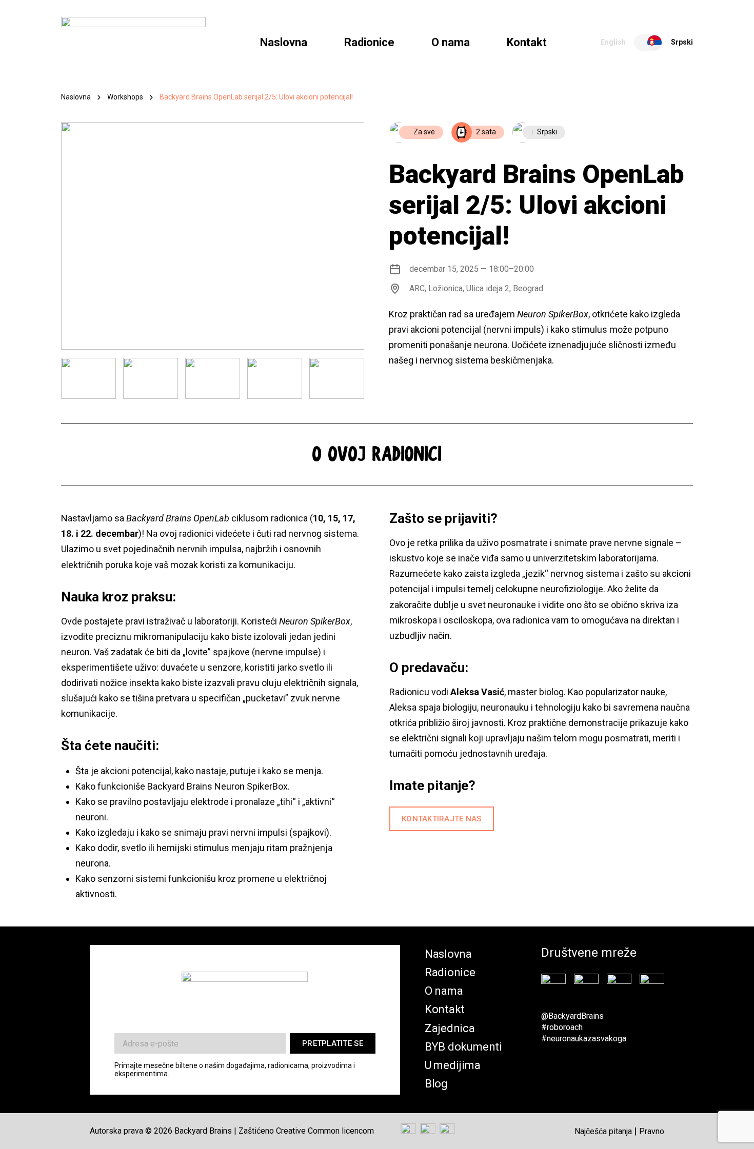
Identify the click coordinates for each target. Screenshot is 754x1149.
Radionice (369, 42)
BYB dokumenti (463, 1046)
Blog (436, 1083)
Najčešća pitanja (603, 1131)
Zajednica (450, 1028)
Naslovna (283, 42)
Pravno (651, 1131)
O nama (450, 42)
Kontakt (527, 42)
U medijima (453, 1065)
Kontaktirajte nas (442, 818)
